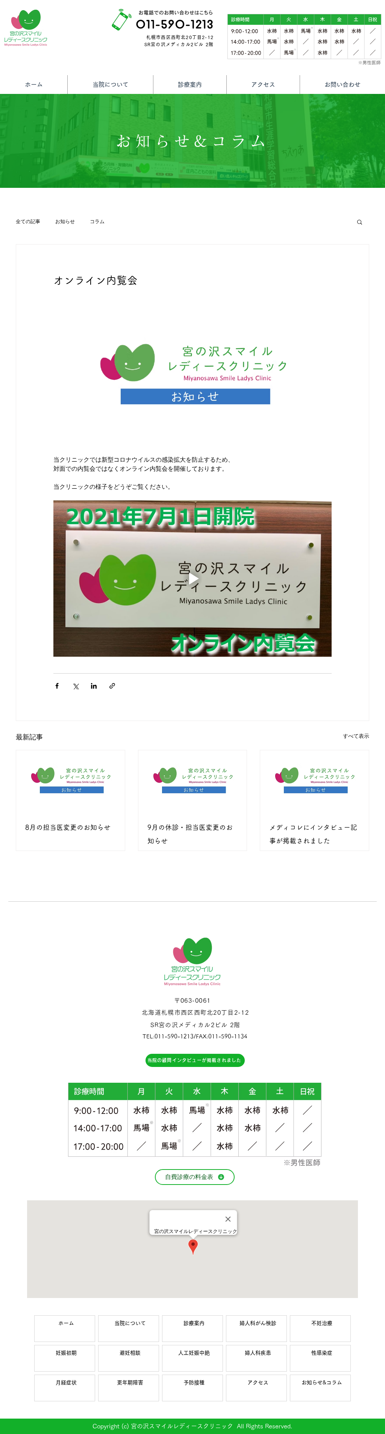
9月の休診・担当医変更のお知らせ (190, 834)
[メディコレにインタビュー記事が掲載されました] (314, 780)
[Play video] (192, 578)
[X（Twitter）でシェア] (75, 685)
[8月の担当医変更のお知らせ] (70, 780)
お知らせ (65, 221)
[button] (359, 222)
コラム (97, 221)
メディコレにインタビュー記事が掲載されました (313, 834)
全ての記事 (28, 221)
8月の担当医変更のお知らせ (68, 827)
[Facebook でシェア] (57, 685)
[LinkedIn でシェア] (93, 685)
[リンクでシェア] (112, 685)
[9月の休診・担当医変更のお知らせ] (192, 780)
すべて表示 (356, 736)
